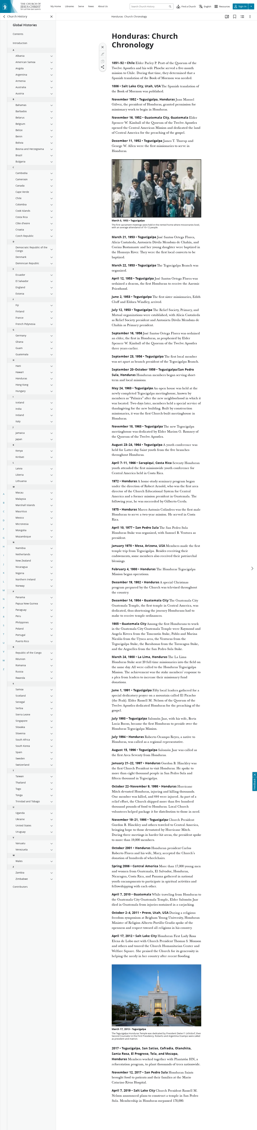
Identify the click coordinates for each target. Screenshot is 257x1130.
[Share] (102, 67)
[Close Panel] (51, 16)
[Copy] (102, 61)
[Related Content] (242, 16)
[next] (252, 568)
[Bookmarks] (234, 16)
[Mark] (102, 54)
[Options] (250, 16)
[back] (4, 16)
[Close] (102, 47)
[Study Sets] (226, 16)
